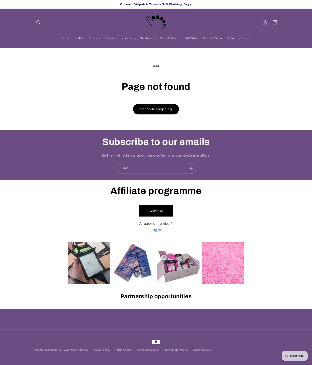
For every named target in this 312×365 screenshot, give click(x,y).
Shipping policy (202, 350)
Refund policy (124, 350)
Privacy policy (101, 350)
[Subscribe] (191, 168)
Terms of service (147, 350)
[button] (38, 22)
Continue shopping (156, 109)
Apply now (156, 210)
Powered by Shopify (75, 350)
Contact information (175, 350)
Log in (156, 230)
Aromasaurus (53, 350)
